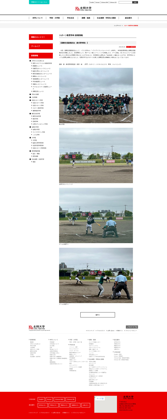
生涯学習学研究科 (38, 145)
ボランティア (92, 363)
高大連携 (91, 365)
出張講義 (91, 381)
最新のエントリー (38, 37)
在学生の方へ (117, 342)
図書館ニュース (37, 66)
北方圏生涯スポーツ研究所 (96, 376)
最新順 (32, 342)
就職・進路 (86, 18)
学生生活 (70, 18)
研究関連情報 (36, 151)
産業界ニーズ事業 (93, 370)
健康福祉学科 (37, 110)
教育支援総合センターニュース (42, 74)
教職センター (72, 354)
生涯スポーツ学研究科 (39, 148)
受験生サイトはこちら (39, 2)
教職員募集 (52, 362)
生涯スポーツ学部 (37, 100)
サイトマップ (90, 330)
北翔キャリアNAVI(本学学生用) (97, 356)
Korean (98, 2)
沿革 (51, 347)
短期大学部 (35, 127)
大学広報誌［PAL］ (55, 353)
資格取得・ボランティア (75, 356)
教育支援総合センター (75, 352)
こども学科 (36, 135)
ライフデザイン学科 (39, 132)
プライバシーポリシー (131, 330)
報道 (34, 162)
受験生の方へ (117, 345)
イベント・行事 (73, 347)
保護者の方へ (117, 347)
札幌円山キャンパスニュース (41, 68)
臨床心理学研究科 (38, 143)
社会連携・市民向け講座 (106, 18)
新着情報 (34, 55)
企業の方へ (117, 349)
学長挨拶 (52, 342)
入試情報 (34, 97)
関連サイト (120, 330)
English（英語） (118, 354)
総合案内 (128, 18)
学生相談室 (72, 358)
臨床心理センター (93, 379)
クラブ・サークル (74, 350)
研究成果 (35, 156)
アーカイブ (35, 46)
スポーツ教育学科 (38, 108)
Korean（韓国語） (119, 356)
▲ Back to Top (132, 327)
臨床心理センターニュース (41, 71)
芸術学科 (35, 121)
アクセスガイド (101, 330)
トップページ (117, 25)
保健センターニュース (39, 84)
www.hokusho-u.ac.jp (125, 410)
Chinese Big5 (104, 2)
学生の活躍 (35, 94)
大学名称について (54, 343)
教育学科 (35, 119)
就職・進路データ (93, 349)
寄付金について (54, 349)
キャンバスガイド (74, 348)
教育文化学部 (36, 113)
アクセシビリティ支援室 (75, 367)
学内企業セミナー (93, 354)
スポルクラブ (92, 378)
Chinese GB (113, 2)
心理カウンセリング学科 (40, 124)
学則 (51, 360)
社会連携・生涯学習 (38, 159)
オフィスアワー (73, 365)
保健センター (72, 359)
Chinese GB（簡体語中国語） (122, 359)
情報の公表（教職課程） (56, 356)
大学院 (34, 137)
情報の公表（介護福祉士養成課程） (59, 358)
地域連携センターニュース (41, 79)
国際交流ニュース (38, 91)
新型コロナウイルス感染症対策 (42, 63)
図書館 (71, 368)
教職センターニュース (39, 76)
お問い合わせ (111, 330)
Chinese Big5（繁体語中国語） (122, 358)
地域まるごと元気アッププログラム (98, 368)
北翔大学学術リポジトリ (56, 363)
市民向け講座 (92, 361)
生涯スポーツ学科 (38, 105)
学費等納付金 (72, 370)
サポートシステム (93, 345)
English (92, 2)
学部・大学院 (55, 18)
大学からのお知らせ (38, 61)
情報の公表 (52, 354)
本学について (37, 18)
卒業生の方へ (117, 343)
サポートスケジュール (94, 347)
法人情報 (52, 345)
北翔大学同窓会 (54, 351)
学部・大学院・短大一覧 (75, 342)
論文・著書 (36, 153)
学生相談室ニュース (39, 81)
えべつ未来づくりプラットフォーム (98, 367)
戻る (98, 315)
